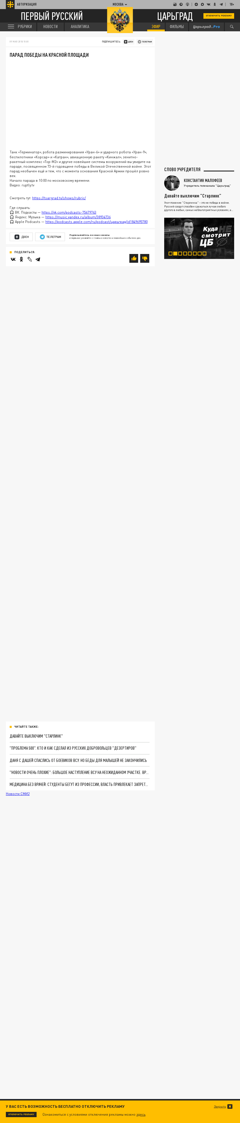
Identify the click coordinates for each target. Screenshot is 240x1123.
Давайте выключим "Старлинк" (36, 736)
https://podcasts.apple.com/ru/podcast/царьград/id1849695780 (96, 221)
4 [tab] (187, 254)
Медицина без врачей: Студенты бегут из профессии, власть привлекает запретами (80, 784)
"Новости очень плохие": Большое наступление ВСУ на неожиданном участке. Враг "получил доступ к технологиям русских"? (80, 772)
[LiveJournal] (29, 259)
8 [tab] (206, 254)
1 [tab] (172, 254)
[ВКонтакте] (13, 259)
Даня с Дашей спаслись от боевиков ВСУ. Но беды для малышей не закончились (78, 760)
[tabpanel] (199, 238)
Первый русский (52, 16)
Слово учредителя (182, 169)
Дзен (25, 236)
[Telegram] (37, 259)
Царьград (175, 15)
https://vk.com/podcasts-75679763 (69, 212)
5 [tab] (192, 254)
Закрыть (220, 1106)
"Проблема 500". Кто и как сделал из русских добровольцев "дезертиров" (73, 748)
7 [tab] (201, 254)
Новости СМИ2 (18, 793)
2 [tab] (177, 254)
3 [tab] (182, 254)
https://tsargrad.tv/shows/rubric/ (59, 198)
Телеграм (54, 236)
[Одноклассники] (21, 259)
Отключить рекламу (219, 15)
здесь (140, 1114)
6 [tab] (197, 254)
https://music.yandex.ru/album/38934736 (78, 217)
